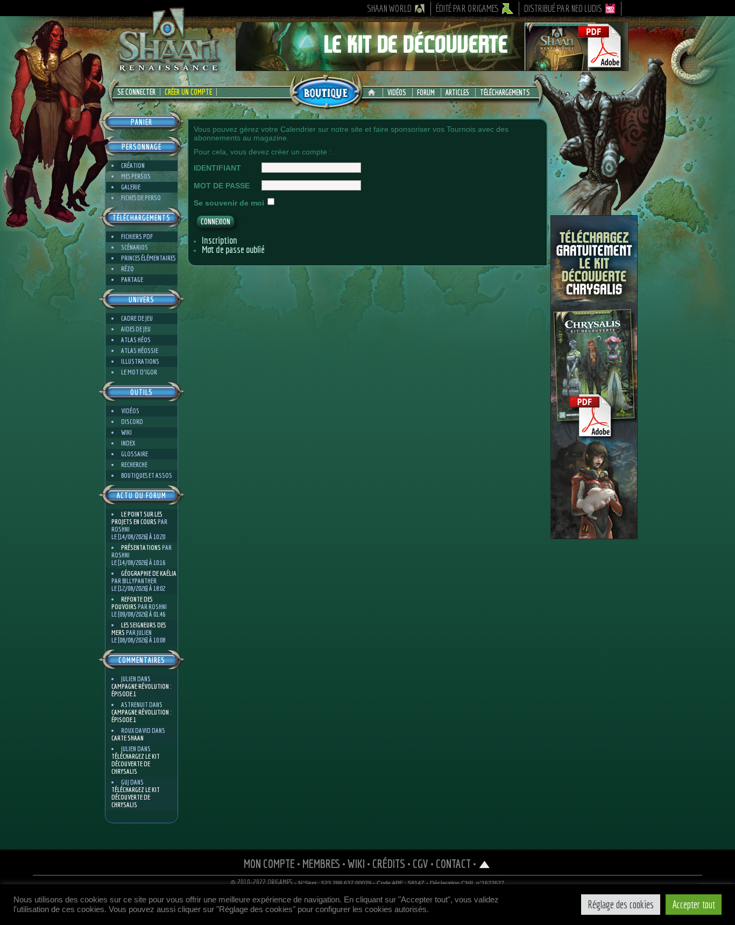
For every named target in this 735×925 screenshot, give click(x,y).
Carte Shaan (127, 738)
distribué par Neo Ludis (563, 8)
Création (133, 165)
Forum (426, 92)
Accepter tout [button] (693, 904)
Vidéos (396, 92)
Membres (321, 863)
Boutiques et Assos (146, 475)
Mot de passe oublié (233, 249)
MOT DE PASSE (222, 185)
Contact (453, 863)
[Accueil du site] (374, 92)
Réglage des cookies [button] (621, 904)
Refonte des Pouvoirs (131, 603)
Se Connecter (136, 92)
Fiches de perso (141, 198)
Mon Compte (269, 863)
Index (128, 443)
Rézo (127, 269)
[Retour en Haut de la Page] (484, 863)
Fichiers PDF (137, 236)
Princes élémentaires (148, 258)
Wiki (126, 432)
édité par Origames (467, 8)
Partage (132, 280)
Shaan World (389, 8)
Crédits (388, 863)
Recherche (134, 465)
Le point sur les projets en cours (136, 518)
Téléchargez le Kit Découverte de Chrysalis (135, 763)
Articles (457, 92)
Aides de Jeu (136, 329)
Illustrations (140, 361)
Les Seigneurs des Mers (138, 629)
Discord (132, 422)
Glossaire (134, 454)
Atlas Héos (136, 340)
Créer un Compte (188, 92)
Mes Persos (136, 176)
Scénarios (134, 247)
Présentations (141, 547)
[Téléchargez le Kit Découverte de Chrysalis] (594, 535)
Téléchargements (505, 92)
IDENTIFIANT (217, 168)
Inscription (219, 240)
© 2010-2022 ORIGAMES (262, 882)
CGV (420, 863)
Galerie (130, 187)
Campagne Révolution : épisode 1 (141, 690)
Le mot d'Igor (139, 372)
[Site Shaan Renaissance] (168, 70)
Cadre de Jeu (137, 318)
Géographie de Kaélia (148, 573)
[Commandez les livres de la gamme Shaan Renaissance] (326, 90)
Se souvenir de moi (229, 203)
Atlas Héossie (139, 351)
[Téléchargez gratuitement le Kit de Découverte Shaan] (432, 66)
